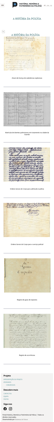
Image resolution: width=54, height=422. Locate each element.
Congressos (10, 385)
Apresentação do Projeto (13, 379)
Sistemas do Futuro (21, 419)
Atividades (7, 382)
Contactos (8, 394)
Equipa (6, 396)
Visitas (6, 399)
